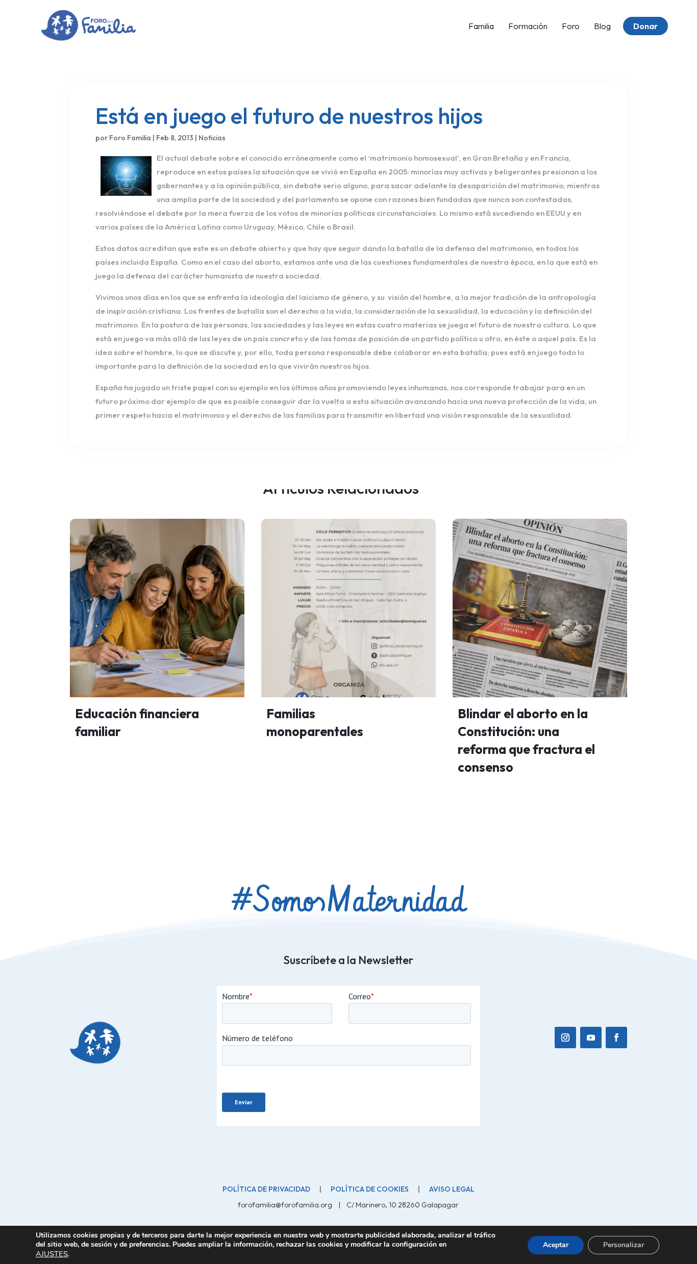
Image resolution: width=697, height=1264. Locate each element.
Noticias (212, 137)
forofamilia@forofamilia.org (286, 1204)
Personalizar (623, 1245)
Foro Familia (130, 137)
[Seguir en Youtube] (591, 1037)
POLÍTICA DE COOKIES (370, 1189)
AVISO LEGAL (452, 1189)
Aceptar (555, 1245)
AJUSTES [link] (52, 1254)
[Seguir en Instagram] (565, 1037)
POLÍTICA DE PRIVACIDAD (266, 1189)
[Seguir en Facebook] (616, 1037)
